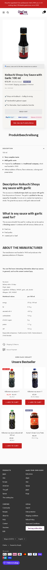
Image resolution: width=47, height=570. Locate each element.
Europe (5, 482)
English (20, 539)
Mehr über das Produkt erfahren (23, 123)
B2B (4, 531)
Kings (27, 494)
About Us (5, 516)
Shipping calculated (20, 84)
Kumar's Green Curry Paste (35, 433)
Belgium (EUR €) (9, 539)
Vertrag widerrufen (35, 528)
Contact (5, 523)
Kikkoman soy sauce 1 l (12, 391)
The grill (5, 490)
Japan (4, 474)
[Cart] (43, 12)
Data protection (30, 512)
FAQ (4, 519)
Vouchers (6, 527)
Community (6, 508)
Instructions (29, 474)
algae (27, 478)
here (30, 271)
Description (8, 149)
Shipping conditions (32, 516)
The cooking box (8, 497)
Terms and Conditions (33, 523)
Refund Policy (30, 519)
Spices (5, 494)
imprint (28, 508)
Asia (4, 478)
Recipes (5, 512)
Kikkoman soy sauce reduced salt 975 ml (12, 434)
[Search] (8, 12)
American (6, 486)
